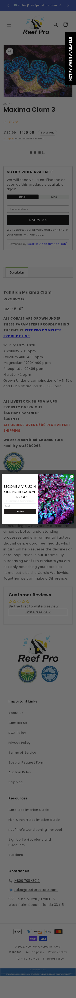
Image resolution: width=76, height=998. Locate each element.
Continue (20, 511)
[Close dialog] (71, 476)
